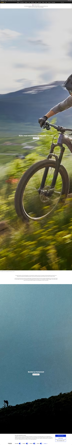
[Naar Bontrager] (10, 0)
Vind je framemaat (36, 374)
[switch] (27, 443)
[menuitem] (18, 2)
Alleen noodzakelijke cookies (60, 440)
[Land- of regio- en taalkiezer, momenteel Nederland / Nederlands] (68, 0)
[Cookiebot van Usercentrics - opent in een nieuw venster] (10, 443)
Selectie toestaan (60, 438)
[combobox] (66, 2)
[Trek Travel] (19, 0)
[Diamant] (14, 0)
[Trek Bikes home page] (2, 0)
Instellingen (45, 443)
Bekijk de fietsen (36, 138)
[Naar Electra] (6, 0)
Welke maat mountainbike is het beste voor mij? (8, 271)
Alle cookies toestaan (60, 435)
